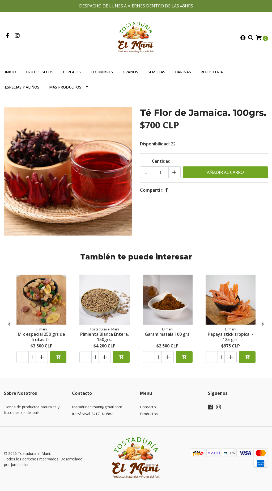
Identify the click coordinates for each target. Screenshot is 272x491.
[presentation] (9, 324)
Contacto (148, 406)
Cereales (72, 71)
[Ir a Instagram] (17, 36)
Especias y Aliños (22, 87)
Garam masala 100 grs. (167, 334)
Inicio (10, 71)
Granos (130, 71)
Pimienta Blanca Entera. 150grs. (104, 336)
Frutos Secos (39, 71)
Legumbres (102, 71)
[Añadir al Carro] (58, 357)
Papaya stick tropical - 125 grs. (230, 336)
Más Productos (65, 87)
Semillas (156, 71)
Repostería (212, 71)
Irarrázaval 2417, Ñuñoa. (93, 413)
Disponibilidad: (155, 144)
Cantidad (161, 161)
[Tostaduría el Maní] (136, 37)
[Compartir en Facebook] (166, 190)
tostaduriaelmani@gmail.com (97, 406)
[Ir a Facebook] (7, 36)
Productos (149, 413)
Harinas (183, 71)
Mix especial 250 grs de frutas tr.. (41, 336)
